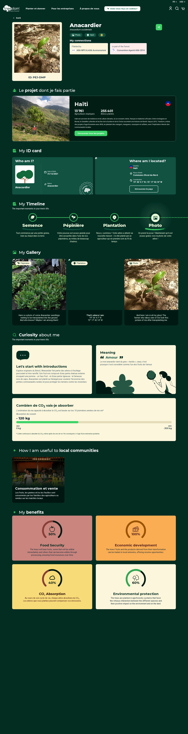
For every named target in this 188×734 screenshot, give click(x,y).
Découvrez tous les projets (91, 133)
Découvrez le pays (144, 189)
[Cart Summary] (183, 8)
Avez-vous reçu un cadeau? (123, 9)
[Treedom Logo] (12, 8)
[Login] (170, 8)
